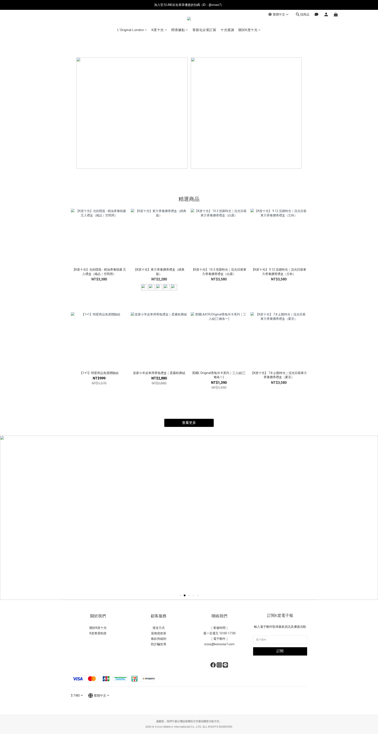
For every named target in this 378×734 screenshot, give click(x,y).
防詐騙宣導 (158, 644)
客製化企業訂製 (204, 30)
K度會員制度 (98, 633)
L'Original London (130, 30)
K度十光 (158, 30)
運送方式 (158, 628)
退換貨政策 (158, 633)
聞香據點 (178, 30)
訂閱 (280, 651)
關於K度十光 (247, 30)
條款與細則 (158, 638)
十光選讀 (227, 30)
